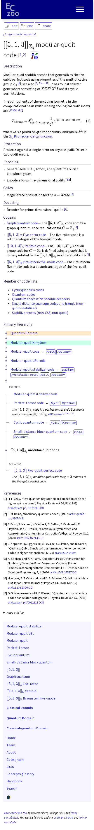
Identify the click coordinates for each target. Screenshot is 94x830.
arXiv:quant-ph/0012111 (23, 602)
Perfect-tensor (18, 647)
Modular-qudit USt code (27, 360)
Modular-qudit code (24, 351)
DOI (41, 508)
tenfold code (25, 246)
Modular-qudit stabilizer (25, 626)
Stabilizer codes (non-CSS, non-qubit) (40, 312)
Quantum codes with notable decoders (41, 299)
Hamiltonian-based (25, 374)
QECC (51, 351)
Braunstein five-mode (31, 698)
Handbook (14, 781)
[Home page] (12, 9)
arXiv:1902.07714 (27, 538)
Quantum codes (23, 294)
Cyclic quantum (18, 655)
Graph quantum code (22, 223)
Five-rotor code (26, 234)
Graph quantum (18, 676)
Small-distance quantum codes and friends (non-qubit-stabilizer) (48, 306)
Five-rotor (22, 683)
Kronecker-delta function (30, 136)
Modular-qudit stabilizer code (32, 369)
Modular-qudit (17, 640)
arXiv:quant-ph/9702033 (23, 508)
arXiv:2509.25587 (61, 572)
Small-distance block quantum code (40, 431)
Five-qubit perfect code (38, 470)
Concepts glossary (20, 774)
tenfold (21, 691)
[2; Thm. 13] (42, 83)
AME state (54, 414)
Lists (10, 766)
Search (12, 788)
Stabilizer (67, 369)
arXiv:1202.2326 (18, 587)
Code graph (15, 759)
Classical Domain (20, 707)
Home (11, 738)
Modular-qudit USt (20, 633)
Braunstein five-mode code (35, 262)
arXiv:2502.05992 (65, 553)
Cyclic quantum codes (28, 290)
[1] (19, 83)
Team (11, 745)
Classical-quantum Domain (28, 728)
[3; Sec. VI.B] (16, 110)
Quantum (65, 351)
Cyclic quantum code (29, 422)
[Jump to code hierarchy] (19, 34)
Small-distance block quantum (29, 662)
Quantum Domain (23, 333)
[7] (76, 227)
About (11, 752)
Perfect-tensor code (29, 403)
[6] (72, 194)
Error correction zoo (15, 813)
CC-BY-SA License (63, 818)
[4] (65, 209)
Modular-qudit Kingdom (28, 342)
